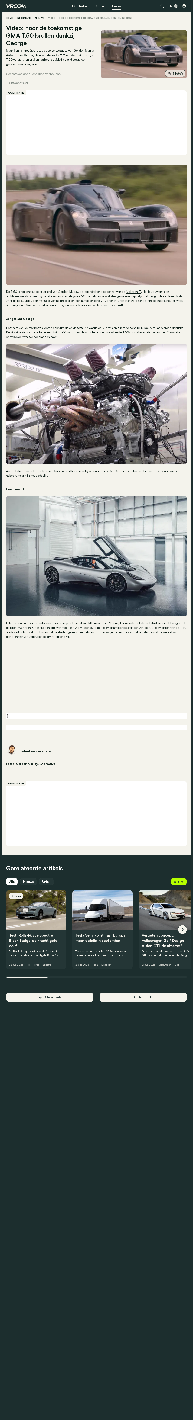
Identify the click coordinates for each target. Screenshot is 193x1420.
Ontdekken (80, 6)
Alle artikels (52, 997)
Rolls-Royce (33, 965)
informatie (24, 18)
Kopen (100, 6)
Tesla (95, 965)
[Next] (182, 929)
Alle (12, 881)
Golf (177, 965)
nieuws (39, 18)
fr (170, 6)
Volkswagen (165, 965)
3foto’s (177, 73)
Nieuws (28, 881)
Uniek (46, 881)
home (9, 18)
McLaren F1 (133, 291)
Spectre (47, 965)
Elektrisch (106, 965)
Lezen (116, 6)
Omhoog (140, 997)
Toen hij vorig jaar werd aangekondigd (132, 301)
